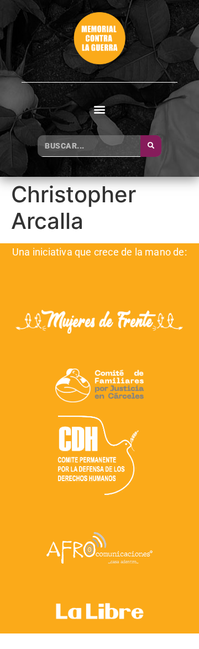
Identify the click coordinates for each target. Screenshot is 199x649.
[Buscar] (150, 146)
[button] (100, 109)
